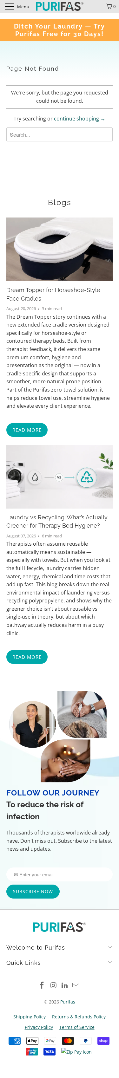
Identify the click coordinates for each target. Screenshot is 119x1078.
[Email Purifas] (76, 985)
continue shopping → (79, 118)
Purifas (67, 1002)
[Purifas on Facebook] (42, 985)
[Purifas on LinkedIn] (65, 985)
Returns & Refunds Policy (79, 1017)
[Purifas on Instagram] (53, 985)
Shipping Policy (29, 1017)
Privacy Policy (39, 1027)
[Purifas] (59, 6)
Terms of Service (77, 1027)
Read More (27, 430)
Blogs (59, 202)
